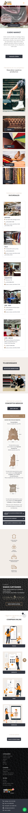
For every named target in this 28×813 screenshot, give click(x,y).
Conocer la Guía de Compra (14, 739)
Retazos (9, 146)
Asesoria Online (14, 56)
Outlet (9, 181)
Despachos (5, 771)
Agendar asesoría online (8, 783)
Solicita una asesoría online (11, 368)
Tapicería (9, 129)
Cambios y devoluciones (8, 773)
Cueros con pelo (6, 757)
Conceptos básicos (7, 785)
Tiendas (4, 780)
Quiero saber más (14, 408)
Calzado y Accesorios (7, 756)
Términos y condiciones (8, 774)
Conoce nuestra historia (14, 604)
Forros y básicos (9, 164)
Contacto (5, 781)
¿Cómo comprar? (6, 769)
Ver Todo (5, 764)
